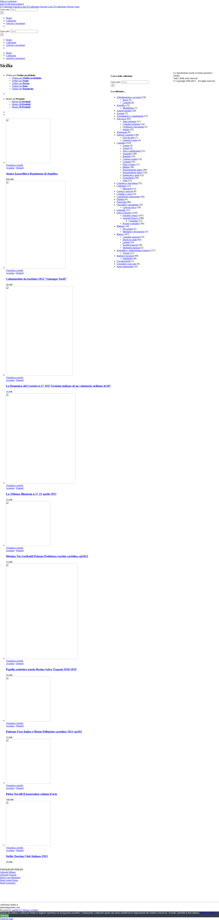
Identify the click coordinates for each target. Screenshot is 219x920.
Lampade (121, 210)
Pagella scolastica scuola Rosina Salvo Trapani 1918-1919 (41, 669)
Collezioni (121, 186)
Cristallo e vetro (124, 194)
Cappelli (127, 102)
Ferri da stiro (129, 137)
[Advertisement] (133, 315)
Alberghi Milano (8, 872)
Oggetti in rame (130, 140)
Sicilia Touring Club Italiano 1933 (27, 856)
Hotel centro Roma (9, 880)
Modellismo (128, 108)
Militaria (121, 226)
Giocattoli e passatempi (127, 204)
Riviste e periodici (131, 223)
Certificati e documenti (133, 127)
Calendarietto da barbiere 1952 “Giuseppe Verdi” (36, 278)
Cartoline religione (131, 124)
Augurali (127, 153)
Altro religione (129, 121)
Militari (126, 167)
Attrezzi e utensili (125, 135)
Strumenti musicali (131, 247)
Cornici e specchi (125, 191)
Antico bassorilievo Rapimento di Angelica (32, 173)
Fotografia (121, 202)
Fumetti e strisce (130, 215)
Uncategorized (123, 261)
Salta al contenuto (8, 1)
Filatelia (120, 199)
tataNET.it (17, 910)
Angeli (126, 148)
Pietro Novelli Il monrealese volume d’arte (31, 794)
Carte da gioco (129, 207)
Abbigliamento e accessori (129, 97)
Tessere (126, 253)
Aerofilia (121, 105)
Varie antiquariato (125, 266)
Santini (126, 129)
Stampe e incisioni (125, 255)
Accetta (4, 916)
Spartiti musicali (130, 245)
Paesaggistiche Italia (132, 172)
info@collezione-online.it (12, 4)
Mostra (21, 101)
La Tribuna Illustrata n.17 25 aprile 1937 (31, 494)
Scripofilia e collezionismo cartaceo (133, 250)
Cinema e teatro (130, 159)
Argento (120, 113)
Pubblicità (127, 258)
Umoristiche (128, 178)
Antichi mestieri (124, 110)
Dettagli (20, 168)
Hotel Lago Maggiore (10, 877)
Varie (125, 180)
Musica (120, 234)
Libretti (126, 242)
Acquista (10, 168)
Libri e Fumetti (124, 212)
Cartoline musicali (131, 237)
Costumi (127, 161)
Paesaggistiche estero (132, 170)
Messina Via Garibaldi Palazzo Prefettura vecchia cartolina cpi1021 (47, 556)
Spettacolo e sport (131, 175)
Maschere (127, 188)
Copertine (133, 221)
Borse (125, 100)
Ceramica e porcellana (127, 183)
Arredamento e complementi (130, 116)
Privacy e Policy (31, 910)
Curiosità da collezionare (128, 196)
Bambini (127, 156)
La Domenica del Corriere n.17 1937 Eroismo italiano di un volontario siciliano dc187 (58, 385)
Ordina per (26, 78)
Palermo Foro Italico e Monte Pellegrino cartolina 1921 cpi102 (44, 731)
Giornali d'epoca (130, 218)
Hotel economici (7, 883)
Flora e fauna (129, 164)
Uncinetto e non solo (126, 264)
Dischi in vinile (130, 239)
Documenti (128, 229)
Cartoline (121, 143)
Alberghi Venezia (8, 875)
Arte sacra (121, 118)
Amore (126, 145)
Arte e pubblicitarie (132, 151)
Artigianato (122, 132)
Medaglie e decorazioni (134, 231)
